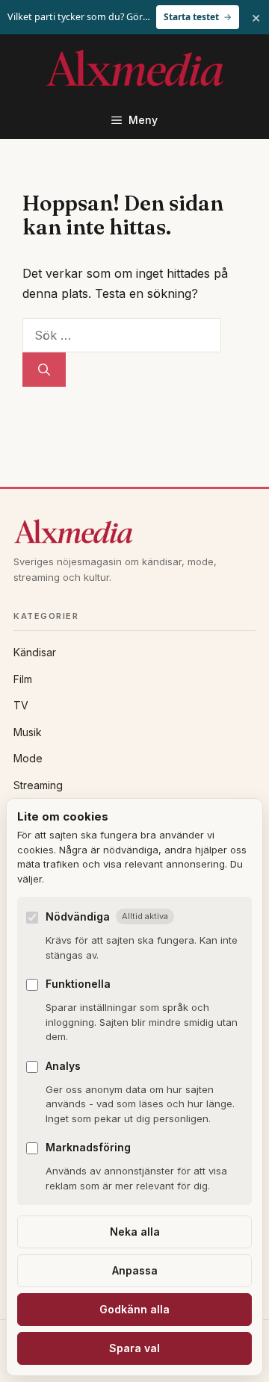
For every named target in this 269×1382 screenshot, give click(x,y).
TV (20, 705)
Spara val (134, 1348)
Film (22, 679)
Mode (28, 758)
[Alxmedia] (134, 531)
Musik (27, 732)
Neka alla (135, 1231)
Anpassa (135, 1270)
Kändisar (34, 652)
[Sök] (44, 369)
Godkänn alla (134, 1309)
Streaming (38, 785)
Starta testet (191, 16)
